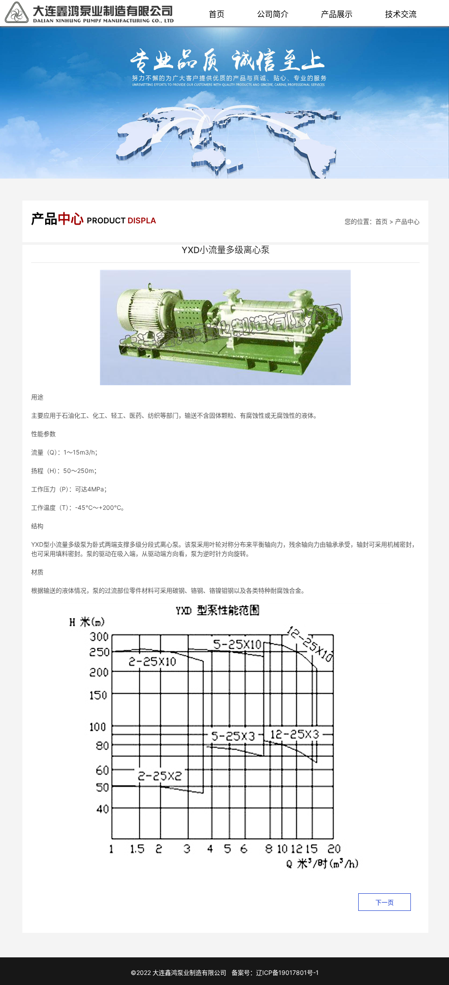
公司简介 (273, 14)
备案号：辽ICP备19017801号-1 (275, 972)
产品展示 (337, 14)
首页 (216, 14)
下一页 (384, 902)
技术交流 (401, 14)
